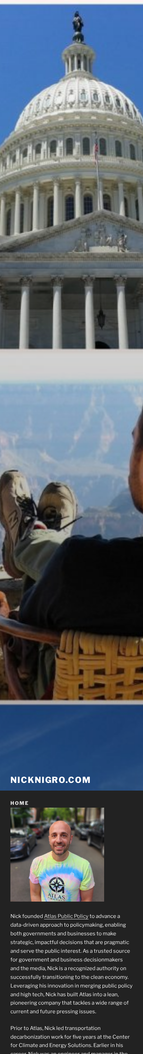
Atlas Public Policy (66, 916)
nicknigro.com (50, 780)
